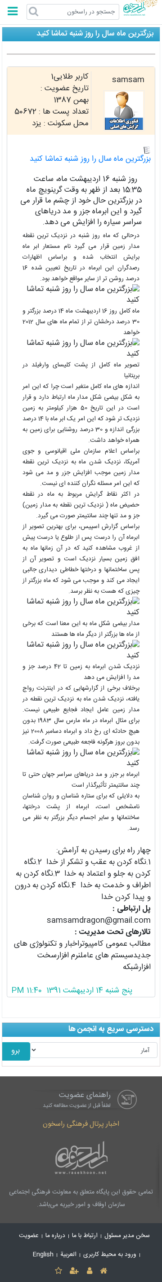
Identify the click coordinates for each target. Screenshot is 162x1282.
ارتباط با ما (85, 1236)
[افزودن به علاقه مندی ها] (58, 1271)
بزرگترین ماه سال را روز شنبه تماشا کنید (90, 159)
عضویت (29, 1236)
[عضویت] (74, 1271)
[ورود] (89, 1271)
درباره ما (55, 1236)
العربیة (68, 1255)
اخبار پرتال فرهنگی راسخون (81, 1124)
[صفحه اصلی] (103, 1271)
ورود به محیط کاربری (109, 1255)
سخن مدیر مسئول (127, 1236)
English (43, 1255)
